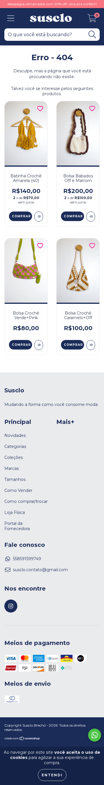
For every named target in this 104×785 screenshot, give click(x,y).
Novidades (15, 435)
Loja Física (14, 512)
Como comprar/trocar (26, 501)
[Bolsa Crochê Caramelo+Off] (90, 345)
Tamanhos (14, 479)
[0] (92, 19)
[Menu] (10, 18)
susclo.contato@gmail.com (40, 569)
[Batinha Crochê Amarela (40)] (38, 217)
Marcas (11, 468)
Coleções (13, 457)
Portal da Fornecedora (17, 526)
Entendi (52, 775)
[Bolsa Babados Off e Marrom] (90, 217)
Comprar (21, 216)
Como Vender (18, 490)
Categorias (15, 446)
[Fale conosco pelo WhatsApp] (94, 735)
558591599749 (27, 558)
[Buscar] (92, 34)
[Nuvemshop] (22, 739)
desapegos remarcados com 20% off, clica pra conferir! (52, 4)
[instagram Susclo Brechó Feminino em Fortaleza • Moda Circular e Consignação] (10, 606)
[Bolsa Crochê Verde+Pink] (38, 345)
